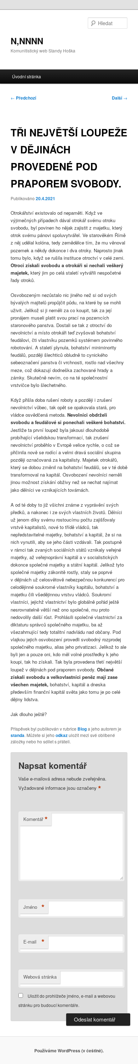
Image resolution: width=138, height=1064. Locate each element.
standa (17, 735)
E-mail (34, 941)
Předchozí (23, 98)
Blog (82, 729)
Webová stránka (40, 976)
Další (119, 98)
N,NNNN (27, 41)
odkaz (62, 735)
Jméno (34, 907)
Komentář (35, 819)
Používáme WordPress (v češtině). (69, 1050)
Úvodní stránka (26, 76)
